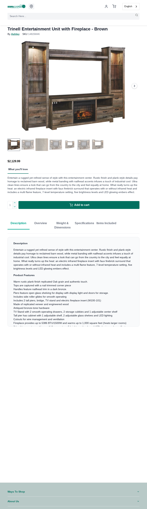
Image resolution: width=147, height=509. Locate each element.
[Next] (134, 86)
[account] (106, 6)
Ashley (15, 34)
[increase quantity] (15, 203)
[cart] (114, 6)
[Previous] (12, 86)
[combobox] (130, 6)
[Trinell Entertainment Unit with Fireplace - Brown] (73, 86)
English (128, 6)
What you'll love (18, 169)
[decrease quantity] (15, 207)
